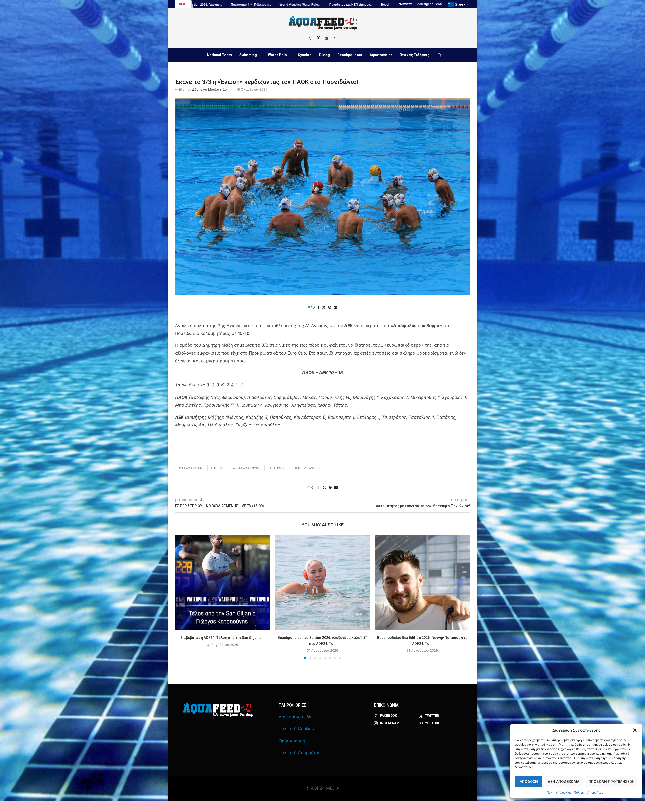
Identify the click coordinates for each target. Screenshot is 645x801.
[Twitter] (318, 38)
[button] (634, 730)
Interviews (405, 4)
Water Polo (277, 55)
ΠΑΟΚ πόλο (276, 468)
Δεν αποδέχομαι (563, 781)
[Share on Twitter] (324, 307)
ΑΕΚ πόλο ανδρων (246, 468)
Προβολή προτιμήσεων (612, 781)
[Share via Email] (335, 307)
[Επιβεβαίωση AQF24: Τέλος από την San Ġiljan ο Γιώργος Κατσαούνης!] (222, 582)
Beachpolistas (349, 55)
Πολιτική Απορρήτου (588, 792)
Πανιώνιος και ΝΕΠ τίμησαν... (207, 4)
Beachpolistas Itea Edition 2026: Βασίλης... (267, 4)
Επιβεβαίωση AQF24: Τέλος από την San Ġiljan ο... (222, 638)
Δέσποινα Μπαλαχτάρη (210, 89)
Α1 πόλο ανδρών (190, 468)
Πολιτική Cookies (558, 792)
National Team (219, 55)
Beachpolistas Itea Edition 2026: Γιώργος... (336, 4)
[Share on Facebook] (318, 307)
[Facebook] (310, 38)
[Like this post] (313, 307)
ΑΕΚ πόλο (217, 468)
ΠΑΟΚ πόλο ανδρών (306, 468)
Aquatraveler (381, 55)
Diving (324, 55)
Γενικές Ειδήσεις (414, 55)
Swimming (248, 55)
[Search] (439, 55)
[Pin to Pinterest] (329, 307)
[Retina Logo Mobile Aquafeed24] (218, 709)
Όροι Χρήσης (292, 740)
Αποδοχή (529, 781)
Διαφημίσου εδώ (430, 4)
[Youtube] (334, 38)
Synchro (305, 55)
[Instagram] (326, 38)
